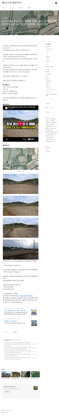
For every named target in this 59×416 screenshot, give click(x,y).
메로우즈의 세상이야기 (12, 3)
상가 (47, 54)
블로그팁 (47, 71)
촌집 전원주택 (48, 50)
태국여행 (47, 135)
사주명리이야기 (49, 81)
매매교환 (47, 58)
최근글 (47, 107)
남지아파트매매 (48, 137)
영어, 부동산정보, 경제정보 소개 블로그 (11, 388)
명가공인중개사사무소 (50, 141)
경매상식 (47, 64)
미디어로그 (20, 8)
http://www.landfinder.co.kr (10, 318)
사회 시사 (47, 69)
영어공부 (47, 86)
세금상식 (47, 62)
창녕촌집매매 (48, 122)
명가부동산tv (53, 128)
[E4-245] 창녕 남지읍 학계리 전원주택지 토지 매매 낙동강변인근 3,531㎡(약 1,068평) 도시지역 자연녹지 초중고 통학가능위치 (17, 344)
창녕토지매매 (50, 134)
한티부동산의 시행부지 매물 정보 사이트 (14, 323)
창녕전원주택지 (54, 122)
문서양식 (55, 134)
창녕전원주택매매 (49, 126)
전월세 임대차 (48, 60)
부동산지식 (48, 56)
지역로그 (4, 8)
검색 (53, 3)
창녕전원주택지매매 (49, 130)
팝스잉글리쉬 (48, 88)
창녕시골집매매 (52, 118)
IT (49, 120)
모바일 (51, 135)
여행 (46, 76)
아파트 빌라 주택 (49, 48)
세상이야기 (48, 83)
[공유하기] (8, 332)
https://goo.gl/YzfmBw (26, 295)
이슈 (53, 137)
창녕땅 (47, 128)
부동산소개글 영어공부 (50, 89)
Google (47, 124)
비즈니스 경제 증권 (49, 66)
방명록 (29, 8)
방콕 (49, 128)
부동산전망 (48, 132)
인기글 (51, 107)
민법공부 (47, 78)
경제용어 (52, 120)
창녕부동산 (52, 132)
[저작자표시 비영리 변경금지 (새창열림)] (20, 332)
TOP (56, 411)
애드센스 (53, 139)
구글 (55, 141)
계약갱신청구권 (48, 139)
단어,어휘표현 (48, 91)
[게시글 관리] (10, 332)
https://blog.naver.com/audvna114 (12, 308)
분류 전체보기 (48, 44)
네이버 (47, 120)
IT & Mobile (48, 74)
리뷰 (46, 134)
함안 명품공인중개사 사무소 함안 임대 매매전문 (16, 310)
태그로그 (12, 8)
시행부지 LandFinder (10, 321)
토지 (11, 340)
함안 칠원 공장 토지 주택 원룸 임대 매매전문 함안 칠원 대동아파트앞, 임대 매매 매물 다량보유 (16, 313)
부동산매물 (7, 340)
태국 (53, 135)
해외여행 (54, 126)
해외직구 (47, 118)
